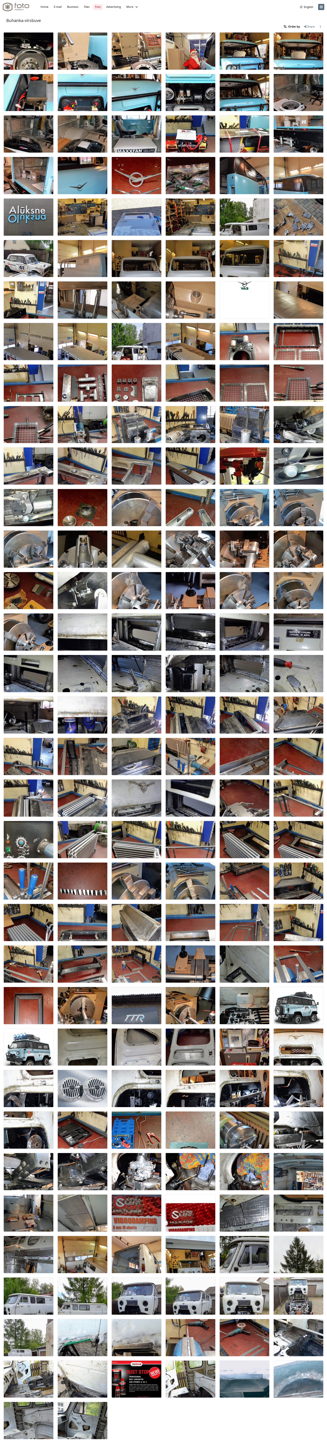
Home (44, 7)
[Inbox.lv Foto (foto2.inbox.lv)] (18, 7)
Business (73, 7)
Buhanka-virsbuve (23, 20)
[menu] (321, 7)
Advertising (113, 7)
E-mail (58, 7)
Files (87, 7)
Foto (98, 7)
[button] (132, 7)
